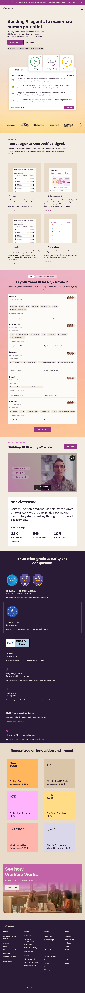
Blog (45, 953)
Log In (67, 963)
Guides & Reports (50, 956)
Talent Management (31, 962)
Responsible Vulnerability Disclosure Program (41, 987)
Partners (67, 946)
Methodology (49, 940)
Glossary (47, 970)
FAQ (45, 966)
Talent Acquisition (30, 959)
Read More (71, 446)
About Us (68, 936)
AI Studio (6, 953)
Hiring (5, 946)
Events (46, 963)
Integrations (7, 961)
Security (26, 987)
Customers (68, 943)
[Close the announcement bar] (81, 2)
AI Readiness (28, 944)
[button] (81, 8)
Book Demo (12, 887)
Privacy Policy (6, 987)
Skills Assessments (10, 950)
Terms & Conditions (17, 987)
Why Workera (48, 950)
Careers (67, 949)
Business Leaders (30, 966)
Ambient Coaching (9, 956)
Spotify (78, 987)
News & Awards (70, 940)
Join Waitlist (30, 42)
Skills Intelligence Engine (9, 937)
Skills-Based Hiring (30, 948)
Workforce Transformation (29, 940)
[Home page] (7, 9)
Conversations (49, 960)
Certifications (28, 951)
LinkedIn (72, 987)
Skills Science (49, 936)
